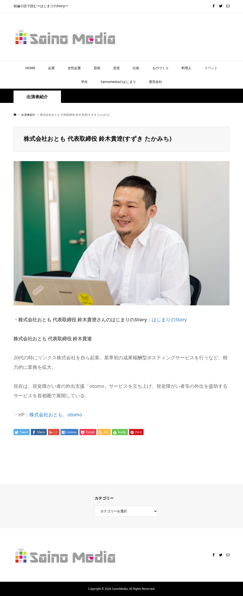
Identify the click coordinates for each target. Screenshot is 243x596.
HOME (30, 68)
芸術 (97, 68)
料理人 (187, 68)
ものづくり (160, 68)
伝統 (136, 68)
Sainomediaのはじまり (118, 81)
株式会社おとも (46, 414)
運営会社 (155, 81)
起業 (51, 68)
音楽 (116, 68)
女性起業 (74, 68)
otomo (74, 414)
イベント (211, 68)
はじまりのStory (169, 319)
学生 (84, 81)
